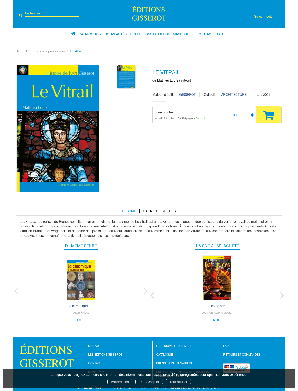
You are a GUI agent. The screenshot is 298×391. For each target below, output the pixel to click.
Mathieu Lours (167, 80)
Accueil (21, 51)
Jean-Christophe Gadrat (217, 312)
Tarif (221, 34)
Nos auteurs (98, 346)
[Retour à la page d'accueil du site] (149, 13)
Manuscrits (183, 34)
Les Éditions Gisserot (150, 34)
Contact (205, 34)
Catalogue (164, 354)
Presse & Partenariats (174, 363)
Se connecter (264, 16)
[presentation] (16, 290)
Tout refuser (178, 381)
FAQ (226, 346)
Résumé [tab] (129, 211)
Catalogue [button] (89, 34)
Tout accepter (149, 381)
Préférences (120, 381)
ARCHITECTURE (234, 94)
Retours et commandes (242, 354)
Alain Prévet (81, 312)
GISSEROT (187, 94)
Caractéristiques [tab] (159, 211)
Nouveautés (116, 34)
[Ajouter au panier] (268, 114)
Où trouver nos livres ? (175, 346)
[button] (58, 128)
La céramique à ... (81, 305)
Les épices (217, 305)
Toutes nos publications (48, 51)
